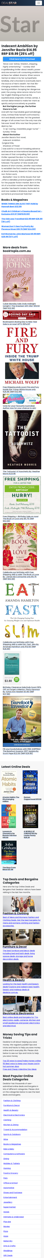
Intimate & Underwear (13, 1216)
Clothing (7, 1120)
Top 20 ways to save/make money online (22, 1060)
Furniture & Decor (11, 1105)
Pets (5, 1178)
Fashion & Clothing (12, 1100)
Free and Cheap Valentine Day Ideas (19, 1069)
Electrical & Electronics (14, 1115)
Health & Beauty (10, 1110)
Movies (6, 1226)
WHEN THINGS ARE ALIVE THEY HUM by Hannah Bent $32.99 (19, 205)
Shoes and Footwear (12, 1192)
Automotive (8, 1187)
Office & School (10, 1183)
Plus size (7, 1221)
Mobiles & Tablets (11, 1163)
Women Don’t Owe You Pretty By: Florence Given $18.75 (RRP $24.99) (18, 228)
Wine (5, 1139)
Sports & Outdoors (12, 1134)
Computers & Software (14, 1153)
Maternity (7, 1241)
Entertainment (10, 1197)
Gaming (7, 1168)
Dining (6, 1158)
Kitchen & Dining (10, 1124)
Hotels (6, 1212)
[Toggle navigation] (38, 3)
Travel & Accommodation (15, 1129)
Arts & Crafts (9, 1245)
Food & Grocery (10, 1173)
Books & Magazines (12, 1144)
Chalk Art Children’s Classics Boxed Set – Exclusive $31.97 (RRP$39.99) (21, 212)
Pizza (5, 1231)
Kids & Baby (8, 1149)
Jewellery (7, 1202)
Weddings (7, 1250)
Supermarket (9, 1207)
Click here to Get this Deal (22, 59)
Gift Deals (7, 1255)
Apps (5, 1236)
